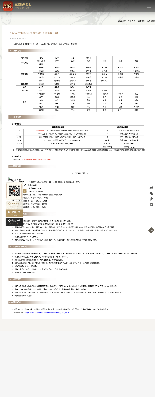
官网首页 (131, 21)
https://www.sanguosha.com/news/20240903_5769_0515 (47, 312)
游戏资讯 (141, 21)
